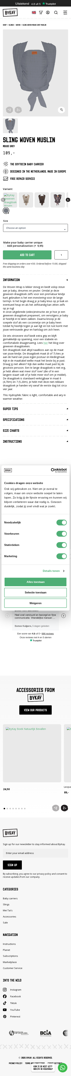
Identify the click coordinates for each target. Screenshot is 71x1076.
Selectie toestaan (35, 592)
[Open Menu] (65, 12)
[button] (68, 200)
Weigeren (35, 603)
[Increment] (65, 255)
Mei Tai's (8, 910)
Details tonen (51, 570)
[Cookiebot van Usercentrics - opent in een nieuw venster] (51, 470)
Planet (6, 950)
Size (5, 221)
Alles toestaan (36, 581)
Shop (5, 25)
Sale (5, 922)
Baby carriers (10, 898)
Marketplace (10, 962)
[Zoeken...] (55, 12)
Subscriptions (10, 956)
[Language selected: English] (33, 12)
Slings (11, 25)
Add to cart (27, 255)
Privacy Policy (15, 1063)
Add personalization (25, 245)
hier (46, 343)
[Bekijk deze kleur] (6, 211)
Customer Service (12, 968)
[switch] (61, 534)
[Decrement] (57, 255)
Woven (18, 25)
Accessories (9, 916)
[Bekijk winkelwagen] (41, 12)
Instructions (9, 944)
